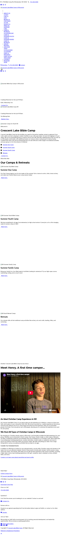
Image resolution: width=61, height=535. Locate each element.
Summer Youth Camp (9, 147)
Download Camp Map (7, 484)
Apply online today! (8, 523)
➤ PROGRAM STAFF (7, 55)
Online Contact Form (6, 473)
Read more (4, 177)
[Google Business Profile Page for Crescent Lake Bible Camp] (3, 4)
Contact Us (4, 105)
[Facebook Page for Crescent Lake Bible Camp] (1, 4)
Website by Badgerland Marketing (10, 530)
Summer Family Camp (9, 150)
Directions (4, 65)
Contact (22, 65)
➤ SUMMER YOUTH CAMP (9, 36)
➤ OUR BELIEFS (6, 18)
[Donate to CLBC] (4, 525)
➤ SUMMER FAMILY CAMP (9, 39)
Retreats (5, 153)
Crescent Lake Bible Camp (15, 528)
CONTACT (7, 59)
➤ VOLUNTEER (8, 50)
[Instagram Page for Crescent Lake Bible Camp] (5, 4)
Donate (4, 512)
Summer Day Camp (8, 144)
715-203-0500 (34, 2)
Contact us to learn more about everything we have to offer (17, 457)
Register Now (5, 119)
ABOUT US (7, 13)
